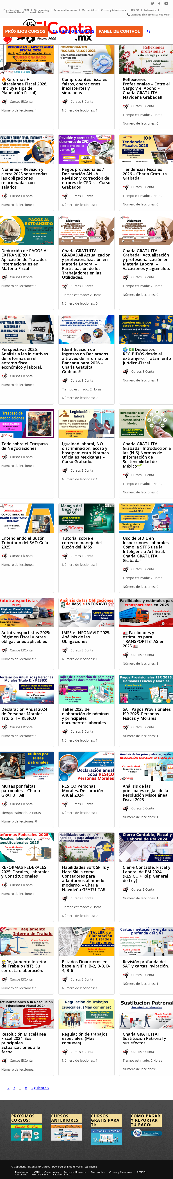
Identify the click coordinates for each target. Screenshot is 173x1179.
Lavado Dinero (37, 12)
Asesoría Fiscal (15, 12)
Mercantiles (89, 10)
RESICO (134, 10)
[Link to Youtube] (166, 3)
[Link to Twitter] (152, 3)
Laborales (150, 10)
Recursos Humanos (65, 10)
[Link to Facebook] (159, 3)
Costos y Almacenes (113, 10)
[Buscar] (149, 31)
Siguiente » (40, 1087)
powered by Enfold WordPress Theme (74, 1166)
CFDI (26, 10)
